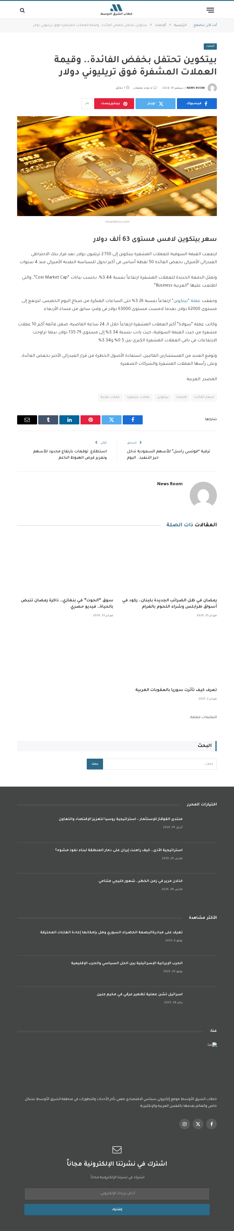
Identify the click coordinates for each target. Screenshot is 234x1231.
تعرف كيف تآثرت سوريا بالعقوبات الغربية (176, 690)
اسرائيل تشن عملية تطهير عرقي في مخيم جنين (140, 995)
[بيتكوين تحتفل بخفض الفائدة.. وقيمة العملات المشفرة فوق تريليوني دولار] (117, 166)
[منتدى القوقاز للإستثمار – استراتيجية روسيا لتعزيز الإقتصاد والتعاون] (202, 827)
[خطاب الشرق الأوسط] (116, 10)
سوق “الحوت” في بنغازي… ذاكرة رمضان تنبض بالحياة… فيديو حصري (67, 604)
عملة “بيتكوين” (187, 301)
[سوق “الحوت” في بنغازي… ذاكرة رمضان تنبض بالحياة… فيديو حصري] (65, 565)
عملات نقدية (110, 397)
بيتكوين (163, 397)
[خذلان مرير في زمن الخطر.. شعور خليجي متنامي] (202, 889)
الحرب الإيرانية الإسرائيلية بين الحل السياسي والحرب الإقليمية (127, 964)
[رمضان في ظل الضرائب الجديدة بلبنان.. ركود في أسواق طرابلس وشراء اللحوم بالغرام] (169, 565)
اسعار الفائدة (204, 397)
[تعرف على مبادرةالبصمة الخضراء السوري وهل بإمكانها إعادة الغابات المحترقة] (202, 940)
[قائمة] (210, 10)
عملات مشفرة (138, 397)
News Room (196, 88)
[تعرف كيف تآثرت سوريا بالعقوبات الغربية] (169, 654)
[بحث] (23, 10)
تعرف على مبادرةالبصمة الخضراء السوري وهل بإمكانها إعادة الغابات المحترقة (111, 933)
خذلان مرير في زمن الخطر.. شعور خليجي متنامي (140, 881)
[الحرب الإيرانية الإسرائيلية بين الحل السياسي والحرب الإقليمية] (202, 971)
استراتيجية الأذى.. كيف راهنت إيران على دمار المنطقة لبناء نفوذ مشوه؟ (119, 851)
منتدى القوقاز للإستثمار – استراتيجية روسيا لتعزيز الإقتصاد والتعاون (121, 819)
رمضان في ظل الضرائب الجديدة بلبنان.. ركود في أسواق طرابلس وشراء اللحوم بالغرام (169, 604)
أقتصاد (210, 46)
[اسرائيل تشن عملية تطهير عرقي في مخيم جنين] (202, 1002)
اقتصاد (181, 397)
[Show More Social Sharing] (87, 103)
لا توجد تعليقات (142, 88)
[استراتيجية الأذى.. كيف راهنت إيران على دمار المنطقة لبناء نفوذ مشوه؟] (202, 858)
